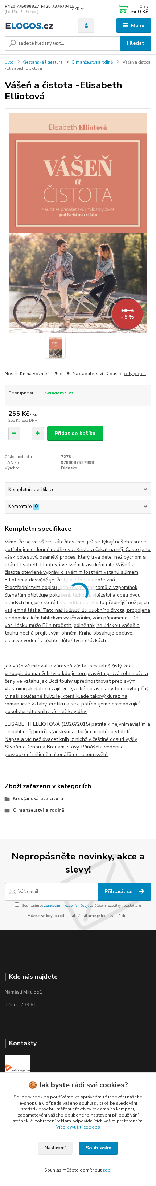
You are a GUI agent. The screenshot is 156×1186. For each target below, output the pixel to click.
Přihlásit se (119, 891)
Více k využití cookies (78, 1127)
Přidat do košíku (75, 433)
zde (107, 1170)
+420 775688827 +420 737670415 (40, 6)
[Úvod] (35, 26)
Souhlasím (98, 1147)
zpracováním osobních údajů (66, 905)
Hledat (135, 43)
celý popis (135, 373)
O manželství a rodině (92, 62)
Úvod (9, 62)
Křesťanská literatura (42, 62)
